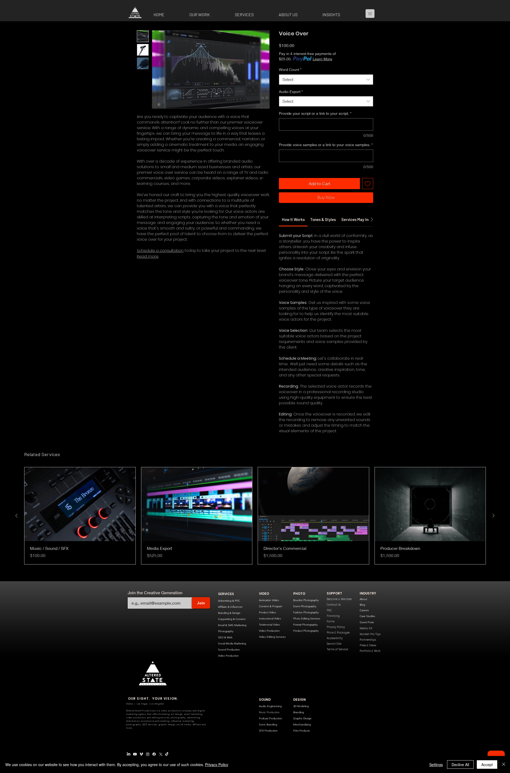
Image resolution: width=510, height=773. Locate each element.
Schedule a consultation (160, 250)
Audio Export (291, 91)
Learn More (322, 59)
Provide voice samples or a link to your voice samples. (326, 144)
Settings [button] (436, 764)
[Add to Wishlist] (367, 183)
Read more (148, 256)
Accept (487, 764)
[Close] (503, 764)
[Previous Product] (16, 527)
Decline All (460, 764)
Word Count (290, 69)
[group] (255, 527)
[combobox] (326, 79)
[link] (293, 231)
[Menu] (372, 13)
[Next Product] (493, 527)
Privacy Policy (216, 764)
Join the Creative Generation (155, 604)
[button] (208, 14)
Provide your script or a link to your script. (315, 113)
